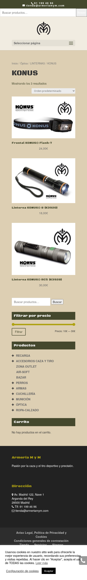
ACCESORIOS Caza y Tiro (35, 361)
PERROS (22, 383)
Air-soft (23, 372)
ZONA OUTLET (26, 366)
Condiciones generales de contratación (41, 541)
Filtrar (18, 332)
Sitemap (57, 545)
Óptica (24, 63)
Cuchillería (25, 394)
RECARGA (23, 355)
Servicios (40, 545)
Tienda (24, 545)
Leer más (42, 563)
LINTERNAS (37, 63)
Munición (23, 399)
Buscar (81, 12)
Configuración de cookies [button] (22, 571)
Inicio (15, 63)
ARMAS (21, 388)
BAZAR (21, 377)
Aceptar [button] (48, 571)
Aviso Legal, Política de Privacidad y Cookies (41, 535)
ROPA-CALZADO (27, 410)
